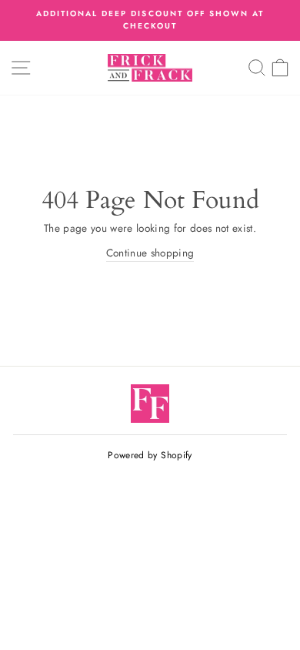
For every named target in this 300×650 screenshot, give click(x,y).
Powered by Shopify (150, 455)
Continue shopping (150, 252)
